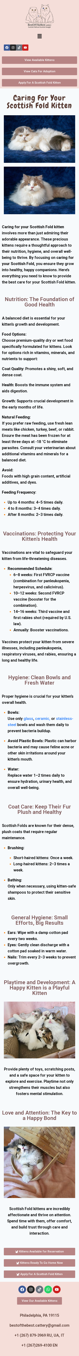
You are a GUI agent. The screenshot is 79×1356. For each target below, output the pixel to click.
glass (28, 718)
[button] (39, 36)
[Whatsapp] (48, 1289)
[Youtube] (25, 47)
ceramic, (42, 718)
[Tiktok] (19, 47)
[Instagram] (13, 47)
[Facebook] (7, 47)
